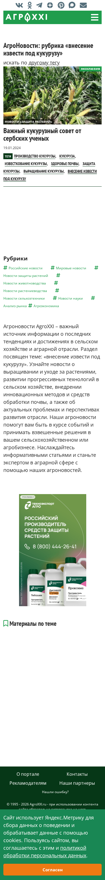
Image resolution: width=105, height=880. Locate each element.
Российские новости (26, 268)
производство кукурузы (34, 156)
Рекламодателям (28, 783)
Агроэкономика (46, 306)
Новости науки (70, 298)
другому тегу (44, 62)
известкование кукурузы (26, 163)
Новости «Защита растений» (28, 122)
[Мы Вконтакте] (20, 5)
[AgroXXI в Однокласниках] (31, 5)
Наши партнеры (77, 783)
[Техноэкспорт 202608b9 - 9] (52, 550)
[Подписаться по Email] (85, 5)
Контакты (77, 774)
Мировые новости (71, 268)
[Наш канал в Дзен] (51, 5)
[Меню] (95, 17)
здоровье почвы (64, 163)
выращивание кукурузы (44, 171)
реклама (27, 497)
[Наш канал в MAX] (73, 5)
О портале (28, 774)
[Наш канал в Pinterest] (62, 5)
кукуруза (67, 156)
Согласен (53, 869)
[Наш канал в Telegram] (40, 5)
